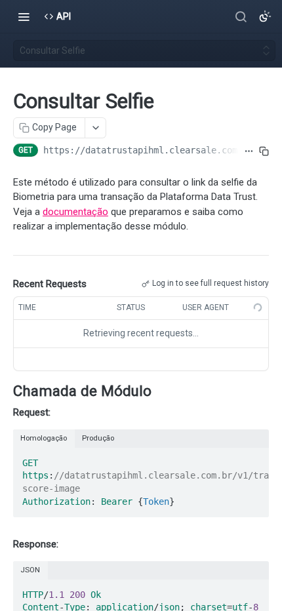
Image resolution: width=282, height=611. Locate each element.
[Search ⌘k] (240, 16)
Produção (98, 438)
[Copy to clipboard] (264, 151)
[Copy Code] (253, 458)
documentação (75, 212)
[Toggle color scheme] (264, 16)
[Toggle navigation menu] (23, 16)
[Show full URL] (249, 151)
